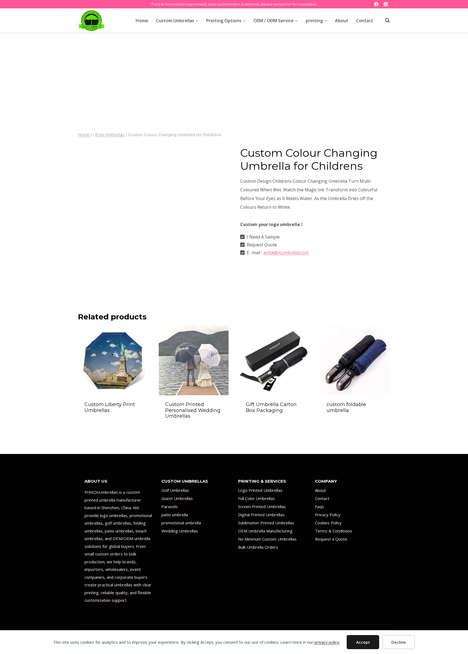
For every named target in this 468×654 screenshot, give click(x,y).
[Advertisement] (234, 74)
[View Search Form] (385, 20)
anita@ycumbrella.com (286, 253)
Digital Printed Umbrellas (261, 514)
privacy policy (326, 642)
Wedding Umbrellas (179, 531)
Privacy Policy (327, 514)
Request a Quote (331, 539)
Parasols (169, 506)
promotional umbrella (181, 522)
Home (142, 21)
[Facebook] (376, 4)
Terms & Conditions (333, 531)
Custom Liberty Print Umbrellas (109, 407)
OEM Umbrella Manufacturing (265, 531)
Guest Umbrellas (177, 498)
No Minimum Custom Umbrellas (267, 539)
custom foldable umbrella (346, 407)
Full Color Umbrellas (256, 498)
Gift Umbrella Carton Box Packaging (271, 407)
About (341, 21)
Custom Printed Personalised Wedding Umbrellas (192, 410)
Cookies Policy (328, 522)
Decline (398, 642)
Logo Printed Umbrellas (260, 490)
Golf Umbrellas (175, 490)
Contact (364, 21)
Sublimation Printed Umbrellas (266, 522)
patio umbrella (174, 514)
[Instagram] (386, 4)
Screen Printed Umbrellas (262, 506)
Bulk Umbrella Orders (258, 547)
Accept (363, 642)
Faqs (319, 506)
